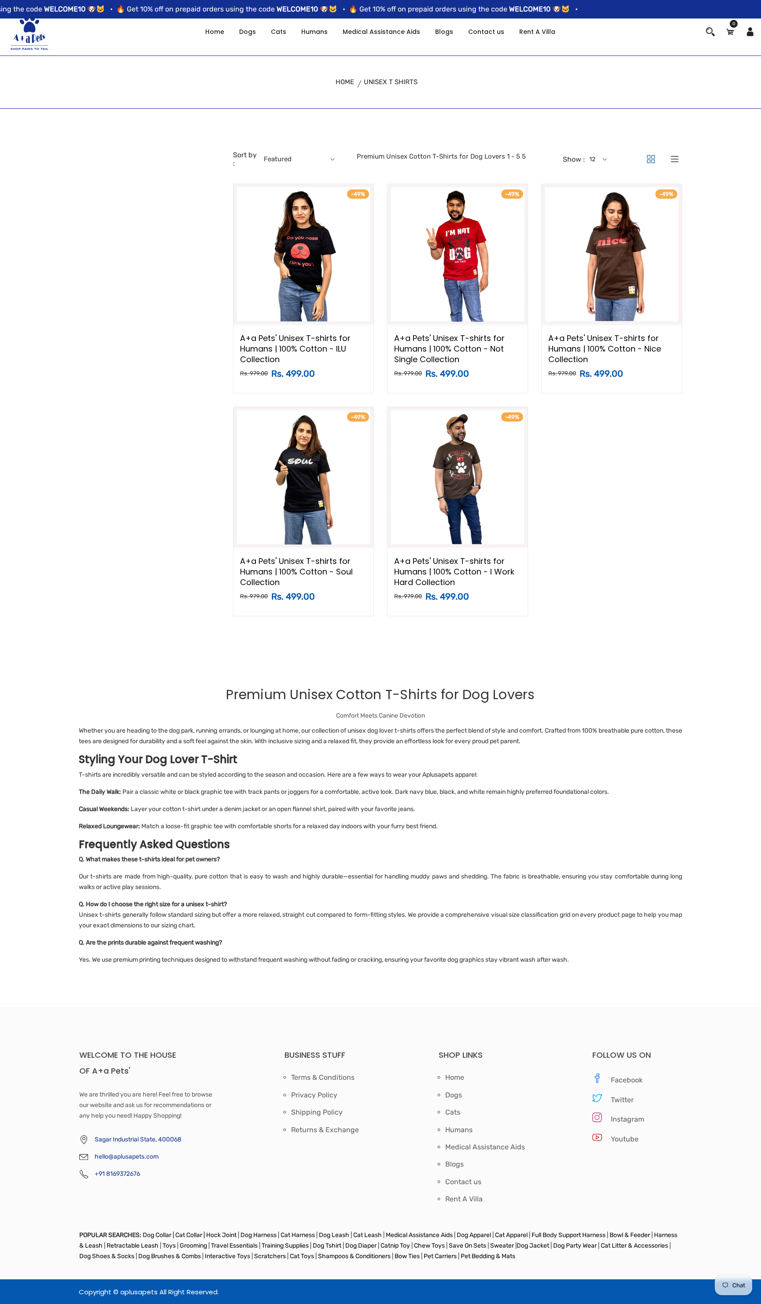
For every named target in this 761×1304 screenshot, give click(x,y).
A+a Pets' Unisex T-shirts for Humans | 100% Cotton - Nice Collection (604, 349)
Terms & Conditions (323, 1078)
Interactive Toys (228, 1256)
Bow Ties (407, 1256)
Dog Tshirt (328, 1245)
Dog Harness (258, 1235)
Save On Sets (467, 1245)
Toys (169, 1245)
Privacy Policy (314, 1095)
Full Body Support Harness (568, 1235)
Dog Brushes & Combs (169, 1256)
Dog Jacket (533, 1245)
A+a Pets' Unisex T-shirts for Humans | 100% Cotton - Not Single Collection (449, 349)
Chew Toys (429, 1245)
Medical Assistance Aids (381, 31)
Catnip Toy (395, 1245)
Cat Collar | (189, 1235)
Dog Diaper (360, 1245)
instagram (627, 1119)
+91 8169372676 (117, 1174)
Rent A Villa (537, 31)
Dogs (247, 31)
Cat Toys (302, 1256)
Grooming (193, 1245)
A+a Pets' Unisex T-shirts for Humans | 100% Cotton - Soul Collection (296, 572)
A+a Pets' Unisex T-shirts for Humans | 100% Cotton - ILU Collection (295, 349)
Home (214, 31)
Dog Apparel (474, 1235)
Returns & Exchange (325, 1130)
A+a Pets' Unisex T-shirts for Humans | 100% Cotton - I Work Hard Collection (454, 572)
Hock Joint (221, 1235)
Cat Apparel (512, 1235)
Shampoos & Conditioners (354, 1256)
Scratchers (270, 1256)
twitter (622, 1100)
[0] (730, 32)
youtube (625, 1139)
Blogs (444, 31)
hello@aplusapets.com (127, 1156)
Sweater (501, 1245)
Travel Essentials (235, 1245)
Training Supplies (285, 1245)
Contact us (486, 31)
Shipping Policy (317, 1112)
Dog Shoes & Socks (107, 1256)
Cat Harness (298, 1235)
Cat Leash (368, 1235)
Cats (278, 31)
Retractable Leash (132, 1245)
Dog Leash (334, 1235)
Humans (314, 31)
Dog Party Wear (575, 1245)
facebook (627, 1080)
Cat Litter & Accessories (635, 1245)
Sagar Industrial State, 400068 (138, 1139)
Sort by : (245, 159)
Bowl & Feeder (629, 1235)
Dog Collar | (158, 1235)
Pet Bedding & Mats (488, 1256)
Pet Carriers (441, 1256)
